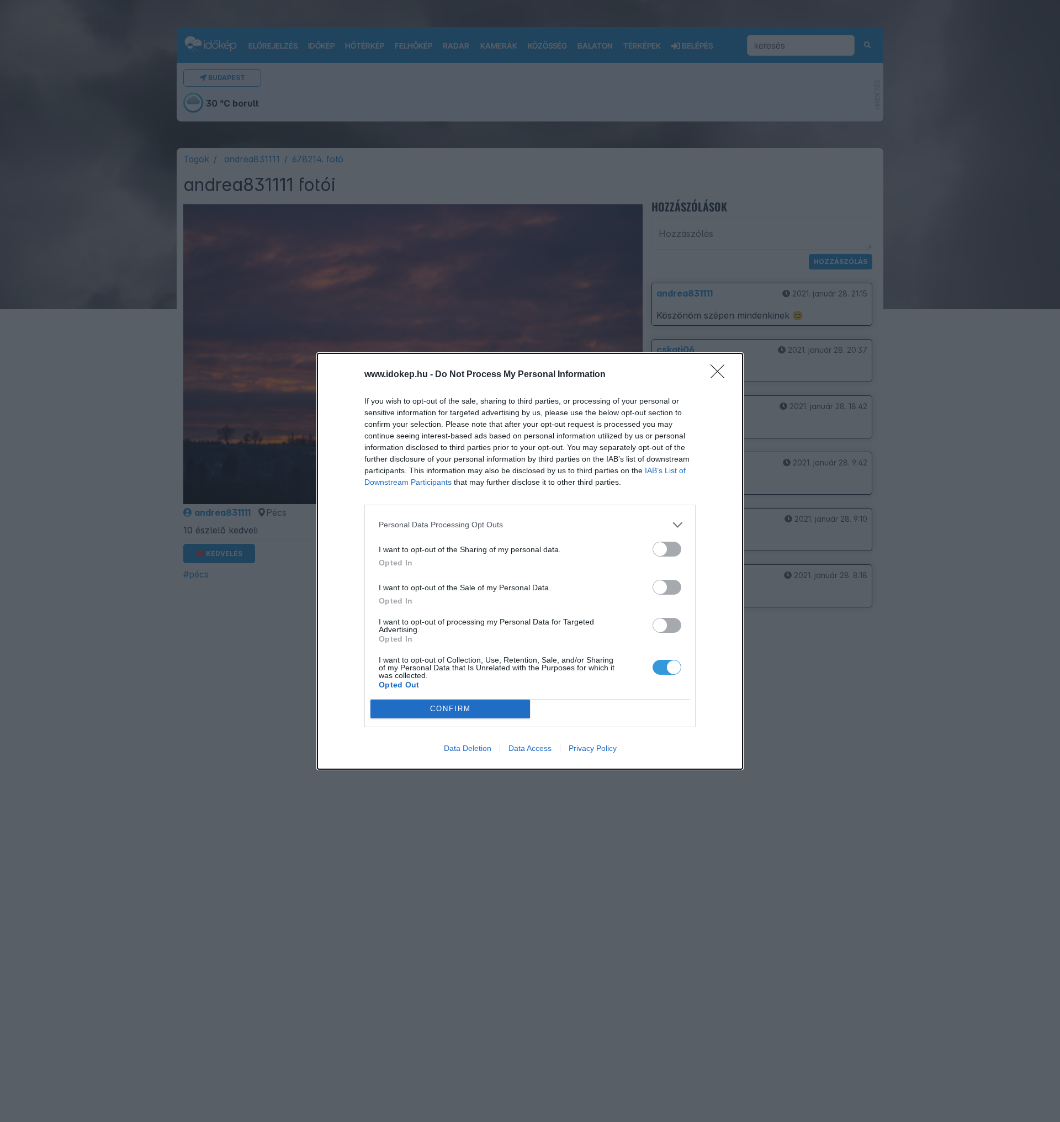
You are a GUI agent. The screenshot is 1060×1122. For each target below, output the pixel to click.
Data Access (530, 748)
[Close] (721, 374)
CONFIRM (450, 709)
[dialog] (530, 561)
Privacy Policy (593, 748)
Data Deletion (467, 748)
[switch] (667, 549)
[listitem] (530, 525)
